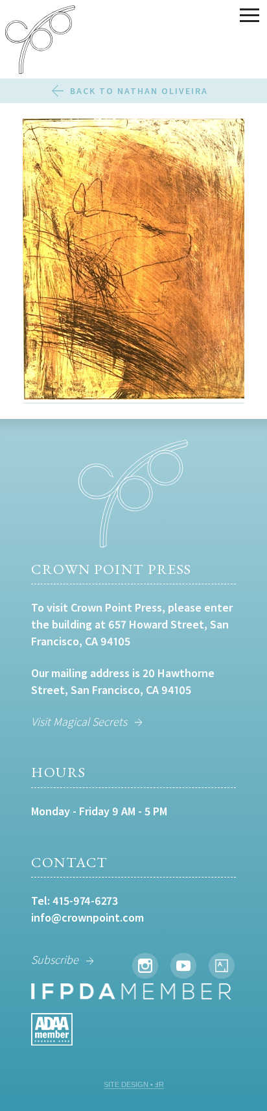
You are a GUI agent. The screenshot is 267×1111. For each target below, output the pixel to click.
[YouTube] (183, 966)
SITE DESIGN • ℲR (134, 1084)
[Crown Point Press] (40, 41)
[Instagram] (145, 966)
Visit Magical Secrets (79, 721)
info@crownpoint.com (87, 917)
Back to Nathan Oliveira (139, 91)
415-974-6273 (85, 900)
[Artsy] (222, 966)
